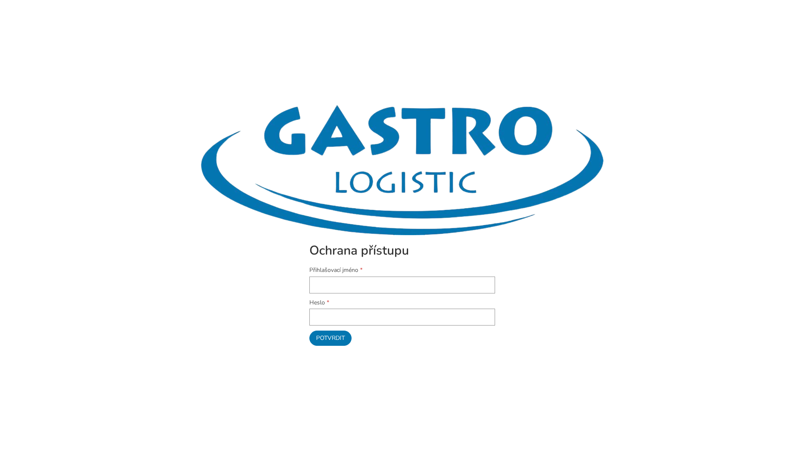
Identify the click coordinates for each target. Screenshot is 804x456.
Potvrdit (330, 338)
